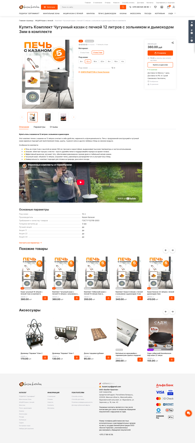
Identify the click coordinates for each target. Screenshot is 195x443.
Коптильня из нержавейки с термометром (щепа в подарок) (128, 354)
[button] (140, 7)
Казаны (123, 13)
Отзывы (50, 399)
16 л (95, 61)
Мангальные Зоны (51, 13)
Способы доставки (78, 399)
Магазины (51, 408)
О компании (51, 396)
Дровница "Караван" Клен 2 (31, 353)
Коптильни (160, 13)
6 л (81, 61)
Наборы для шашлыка (26, 428)
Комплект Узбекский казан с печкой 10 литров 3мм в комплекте (95, 293)
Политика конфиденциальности (82, 402)
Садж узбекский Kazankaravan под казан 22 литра (159, 354)
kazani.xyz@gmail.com (111, 386)
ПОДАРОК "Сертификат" (29, 13)
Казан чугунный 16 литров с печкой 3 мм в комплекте (31, 293)
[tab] (25, 127)
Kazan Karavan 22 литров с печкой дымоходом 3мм (160, 293)
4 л (122, 61)
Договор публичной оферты (81, 405)
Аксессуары (135, 13)
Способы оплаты (77, 396)
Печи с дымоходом (107, 13)
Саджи (171, 13)
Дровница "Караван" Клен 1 (63, 353)
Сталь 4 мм (84, 52)
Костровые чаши (24, 425)
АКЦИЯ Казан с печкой (73, 13)
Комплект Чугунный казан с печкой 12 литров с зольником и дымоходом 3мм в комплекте (64, 293)
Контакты (51, 405)
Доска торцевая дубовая (94, 353)
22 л (102, 61)
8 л (109, 61)
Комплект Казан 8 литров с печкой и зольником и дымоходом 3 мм (129, 293)
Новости (50, 402)
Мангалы (91, 13)
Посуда (147, 13)
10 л (115, 61)
